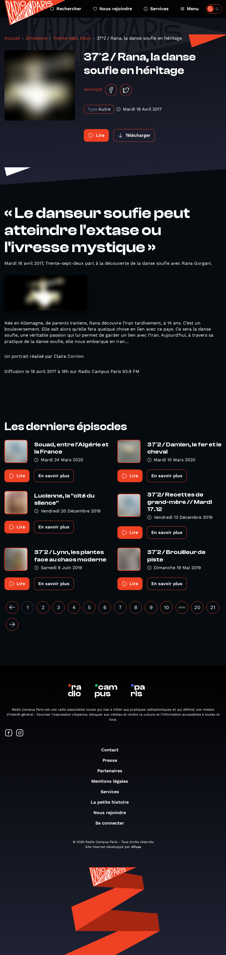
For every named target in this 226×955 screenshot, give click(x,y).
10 (166, 607)
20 (197, 607)
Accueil (12, 38)
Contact (110, 749)
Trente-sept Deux (72, 38)
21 (212, 607)
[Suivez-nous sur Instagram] (19, 733)
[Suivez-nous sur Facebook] (8, 733)
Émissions (36, 38)
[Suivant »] (12, 624)
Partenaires (109, 770)
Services (159, 8)
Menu (193, 8)
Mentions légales (109, 781)
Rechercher (69, 8)
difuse (136, 847)
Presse (110, 760)
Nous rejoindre (115, 8)
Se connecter (109, 823)
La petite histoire (110, 802)
